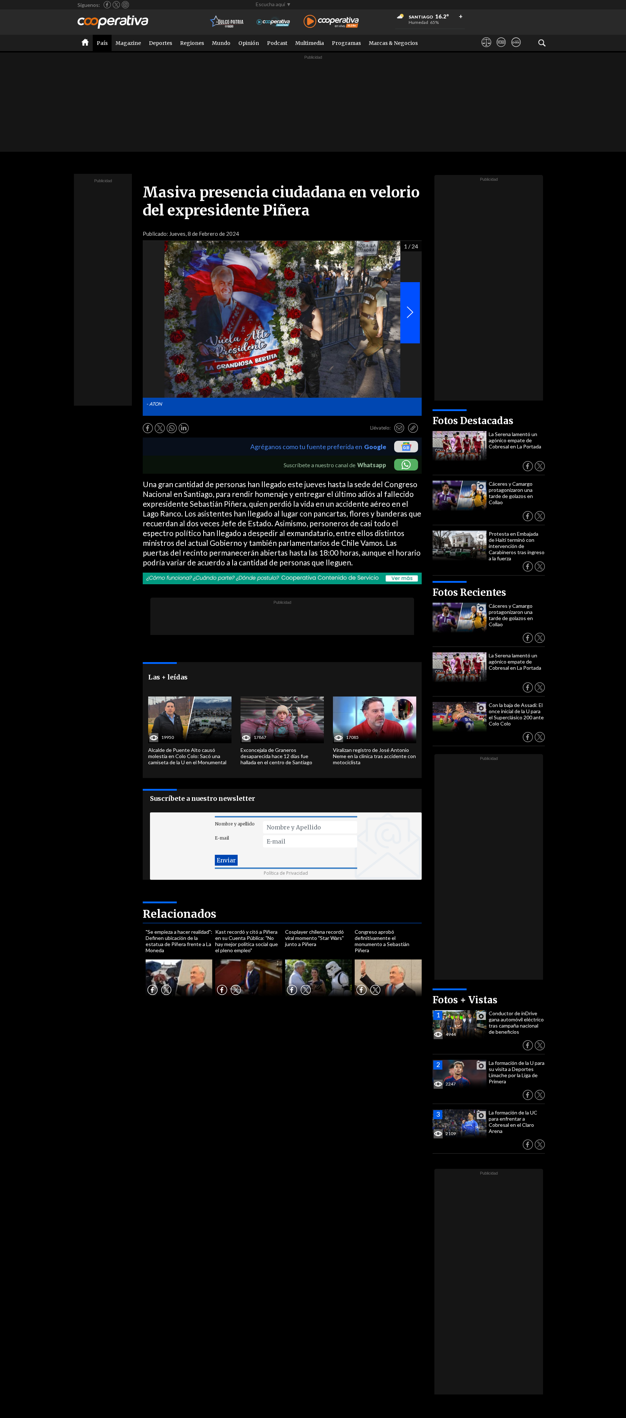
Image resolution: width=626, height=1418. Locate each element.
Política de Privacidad (286, 873)
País (102, 43)
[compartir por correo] (399, 428)
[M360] (501, 49)
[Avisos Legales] (486, 49)
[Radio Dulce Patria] (227, 22)
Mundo (221, 43)
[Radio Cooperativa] (331, 22)
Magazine (128, 43)
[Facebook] (107, 4)
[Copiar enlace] (413, 428)
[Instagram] (125, 4)
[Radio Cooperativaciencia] (273, 22)
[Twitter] (116, 4)
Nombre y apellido (235, 824)
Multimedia (309, 43)
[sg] (516, 49)
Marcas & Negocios (393, 43)
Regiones (192, 43)
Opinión (248, 43)
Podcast (277, 43)
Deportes (160, 43)
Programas (346, 43)
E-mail (222, 838)
